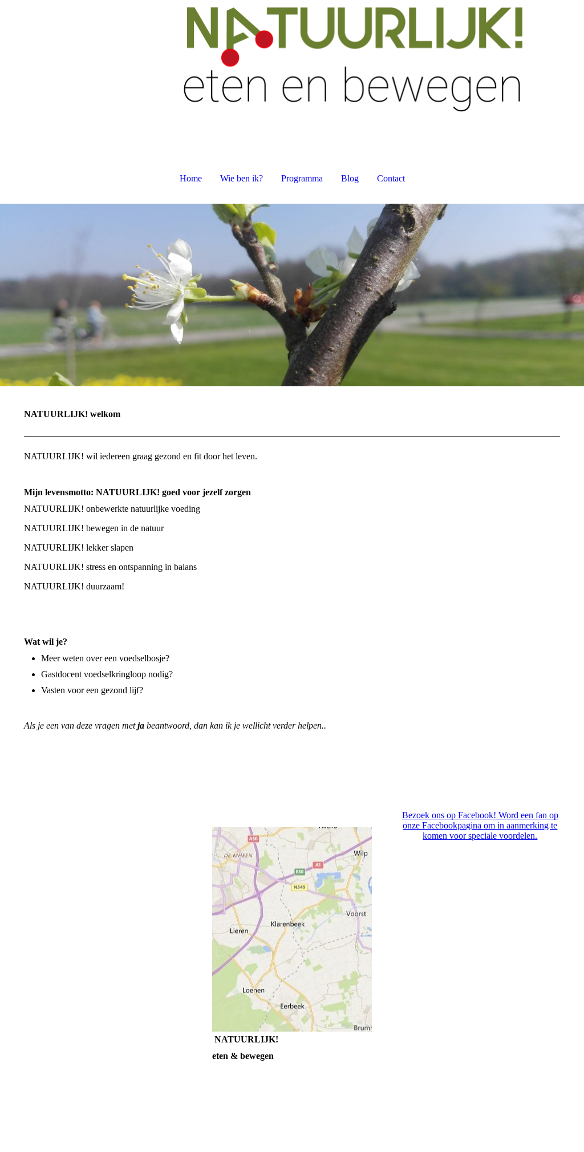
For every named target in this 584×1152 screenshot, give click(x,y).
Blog (350, 178)
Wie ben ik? (241, 178)
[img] (292, 57)
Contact (391, 178)
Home (191, 178)
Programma (302, 178)
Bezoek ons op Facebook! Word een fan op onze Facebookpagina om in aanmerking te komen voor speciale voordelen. (480, 825)
